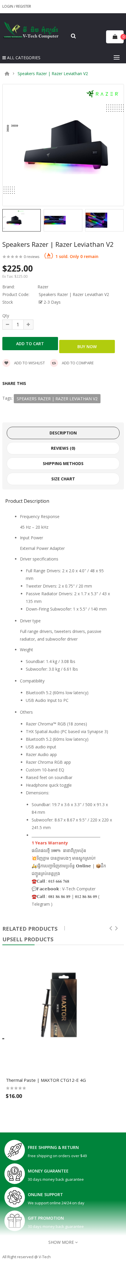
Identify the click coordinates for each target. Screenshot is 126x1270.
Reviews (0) (63, 448)
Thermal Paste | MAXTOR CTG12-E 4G (46, 1080)
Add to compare (77, 363)
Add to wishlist (29, 363)
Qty (5, 315)
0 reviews (31, 256)
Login (8, 6)
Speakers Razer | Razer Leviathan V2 (53, 74)
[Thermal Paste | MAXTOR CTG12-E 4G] (63, 1011)
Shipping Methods (63, 463)
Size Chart (63, 479)
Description (63, 433)
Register (23, 6)
